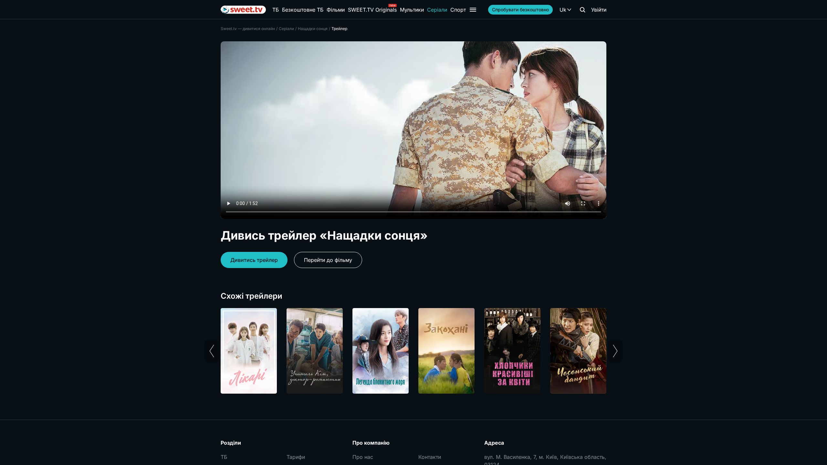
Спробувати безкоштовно (520, 9)
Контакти (429, 457)
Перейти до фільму (328, 260)
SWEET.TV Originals (372, 9)
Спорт (458, 9)
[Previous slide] (211, 351)
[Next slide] (615, 351)
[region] (413, 351)
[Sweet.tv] (243, 9)
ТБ (275, 9)
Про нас (362, 457)
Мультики (412, 9)
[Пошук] (582, 9)
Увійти (598, 9)
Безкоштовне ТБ (302, 9)
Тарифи (296, 457)
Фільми (336, 9)
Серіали (437, 9)
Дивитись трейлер (254, 260)
